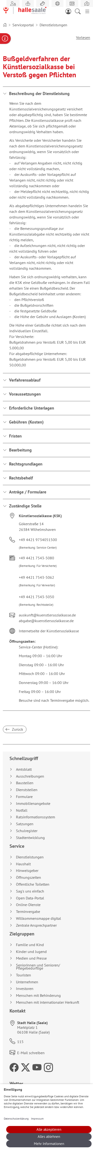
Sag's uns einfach (30, 891)
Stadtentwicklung (30, 837)
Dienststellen (26, 789)
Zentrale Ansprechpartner (36, 925)
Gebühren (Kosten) (26, 422)
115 (20, 1041)
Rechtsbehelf (21, 478)
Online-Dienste (28, 904)
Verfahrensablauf (25, 380)
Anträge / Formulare (27, 492)
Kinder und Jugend (31, 951)
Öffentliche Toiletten (32, 884)
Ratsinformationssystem (35, 817)
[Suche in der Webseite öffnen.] (79, 11)
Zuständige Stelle (25, 506)
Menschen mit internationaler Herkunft (47, 1002)
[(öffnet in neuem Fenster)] (86, 3)
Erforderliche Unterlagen (31, 408)
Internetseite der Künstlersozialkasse (49, 631)
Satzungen (24, 823)
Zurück (17, 729)
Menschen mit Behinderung (38, 995)
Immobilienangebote (33, 803)
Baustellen (24, 782)
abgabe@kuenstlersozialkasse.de (46, 620)
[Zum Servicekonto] (69, 11)
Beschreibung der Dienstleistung (39, 93)
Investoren (24, 988)
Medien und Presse (31, 958)
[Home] (5, 25)
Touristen (23, 975)
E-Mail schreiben (31, 1052)
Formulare (24, 796)
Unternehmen (27, 982)
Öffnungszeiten (28, 877)
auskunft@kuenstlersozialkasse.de (47, 615)
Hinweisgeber (27, 870)
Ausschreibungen (30, 776)
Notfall (21, 810)
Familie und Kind (30, 944)
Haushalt (23, 864)
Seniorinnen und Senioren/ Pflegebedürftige (38, 967)
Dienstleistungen (30, 857)
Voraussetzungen (25, 394)
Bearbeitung (20, 450)
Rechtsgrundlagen (25, 464)
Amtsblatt (24, 769)
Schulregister (26, 830)
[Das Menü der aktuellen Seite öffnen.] (87, 11)
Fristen (15, 436)
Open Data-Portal (30, 898)
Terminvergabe (28, 911)
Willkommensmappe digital (38, 918)
